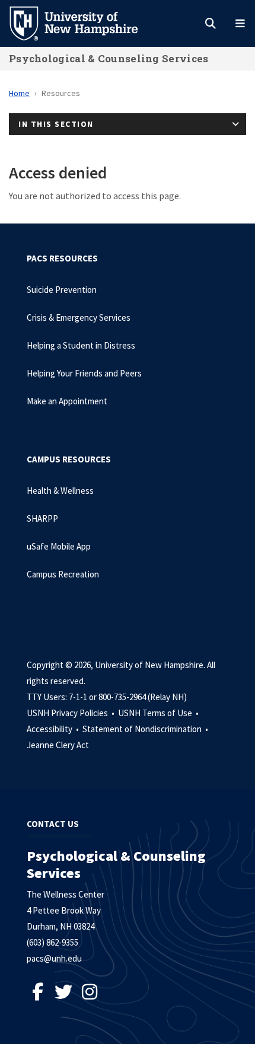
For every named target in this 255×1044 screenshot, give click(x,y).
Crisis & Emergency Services (78, 317)
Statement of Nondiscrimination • (146, 729)
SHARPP (42, 518)
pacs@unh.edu (54, 958)
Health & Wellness (60, 490)
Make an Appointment (67, 401)
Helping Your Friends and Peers (84, 373)
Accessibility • (54, 729)
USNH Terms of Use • (159, 713)
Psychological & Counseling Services (109, 58)
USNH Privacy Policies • (71, 713)
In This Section (56, 124)
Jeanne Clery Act (58, 745)
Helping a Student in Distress (81, 345)
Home (19, 93)
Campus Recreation (63, 574)
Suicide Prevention (62, 289)
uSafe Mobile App (59, 546)
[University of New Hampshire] (83, 22)
